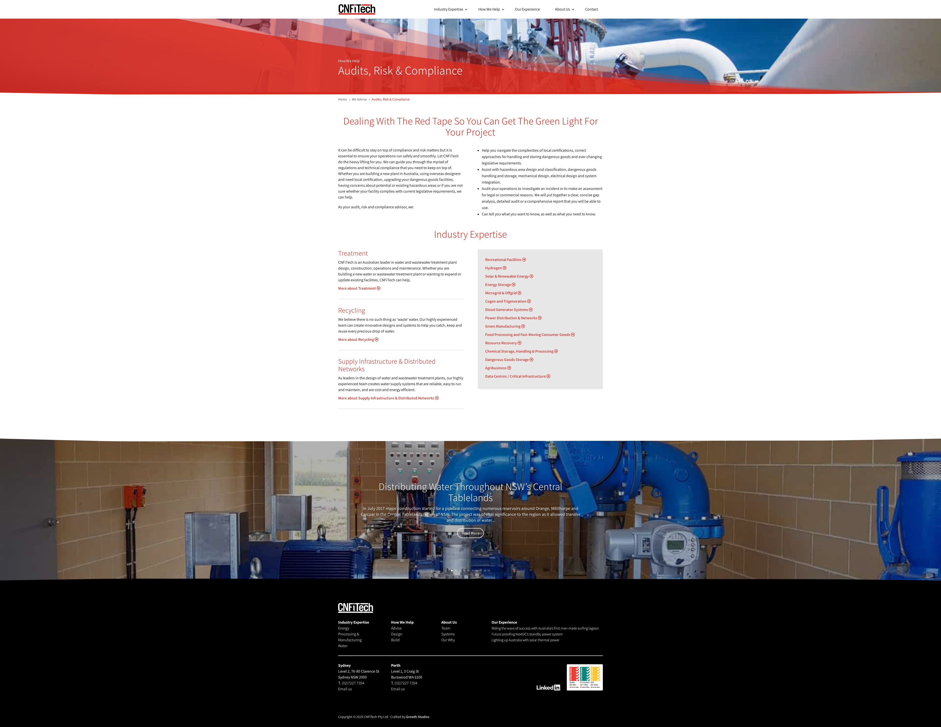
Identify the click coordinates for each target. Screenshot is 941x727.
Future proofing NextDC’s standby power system (527, 634)
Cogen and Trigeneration (506, 301)
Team (445, 628)
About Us (562, 9)
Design (396, 634)
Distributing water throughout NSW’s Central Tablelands (470, 492)
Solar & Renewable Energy (507, 276)
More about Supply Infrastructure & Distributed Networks (386, 398)
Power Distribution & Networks (511, 317)
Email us (345, 688)
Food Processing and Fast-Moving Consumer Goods (528, 334)
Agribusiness (496, 367)
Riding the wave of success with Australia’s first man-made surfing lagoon (545, 628)
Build (395, 639)
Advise (396, 628)
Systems (448, 634)
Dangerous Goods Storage (507, 359)
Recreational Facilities (503, 259)
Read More (470, 533)
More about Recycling (356, 339)
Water (342, 645)
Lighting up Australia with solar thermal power (525, 640)
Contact (591, 9)
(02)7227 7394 (353, 683)
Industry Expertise (448, 9)
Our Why (448, 639)
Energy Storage (498, 284)
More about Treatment (357, 288)
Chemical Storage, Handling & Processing (519, 351)
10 (489, 570)
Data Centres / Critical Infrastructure (515, 376)
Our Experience (527, 9)
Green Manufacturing (503, 326)
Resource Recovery (501, 342)
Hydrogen (494, 268)
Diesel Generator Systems (507, 309)
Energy (343, 628)
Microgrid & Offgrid (501, 293)
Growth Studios (417, 717)
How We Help (489, 9)
